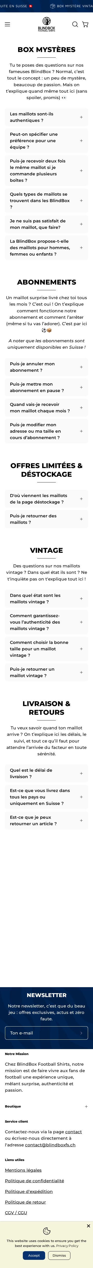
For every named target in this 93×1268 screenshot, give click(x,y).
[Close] (88, 1225)
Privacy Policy (67, 1246)
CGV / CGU (16, 1212)
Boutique (13, 1106)
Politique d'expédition (29, 1191)
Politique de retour (25, 1202)
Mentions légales (23, 1170)
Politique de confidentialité (34, 1180)
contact (73, 1131)
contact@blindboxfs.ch (50, 1144)
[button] (74, 24)
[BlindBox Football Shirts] (46, 24)
